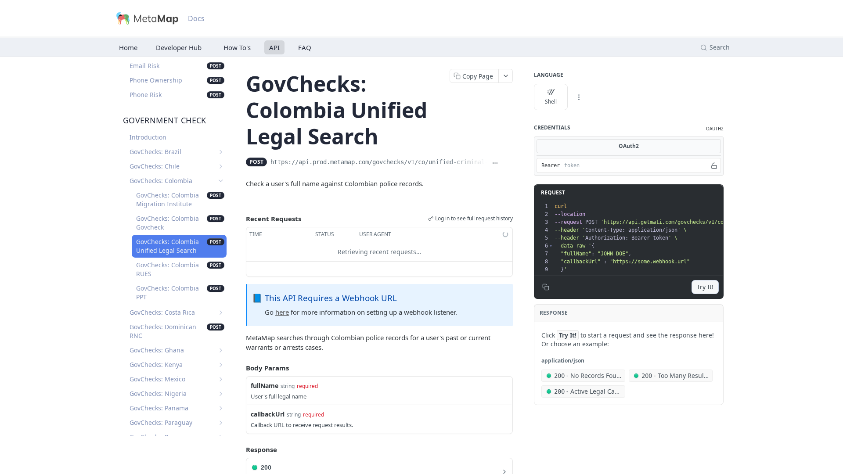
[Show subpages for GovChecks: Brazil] (220, 151)
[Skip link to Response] (239, 449)
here (282, 312)
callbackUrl (268, 414)
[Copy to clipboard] (508, 163)
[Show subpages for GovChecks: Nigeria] (220, 393)
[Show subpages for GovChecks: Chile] (220, 166)
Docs (196, 18)
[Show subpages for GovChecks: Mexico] (220, 379)
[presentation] (680, 237)
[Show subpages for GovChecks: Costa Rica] (220, 312)
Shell (551, 101)
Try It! (705, 287)
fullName (264, 385)
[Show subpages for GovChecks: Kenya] (220, 364)
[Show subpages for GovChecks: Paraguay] (220, 422)
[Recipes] (235, 47)
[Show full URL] (495, 163)
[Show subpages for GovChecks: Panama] (220, 408)
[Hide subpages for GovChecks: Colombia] (220, 180)
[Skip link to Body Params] (239, 367)
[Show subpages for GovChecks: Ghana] (220, 350)
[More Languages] (578, 97)
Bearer (550, 165)
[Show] (714, 165)
